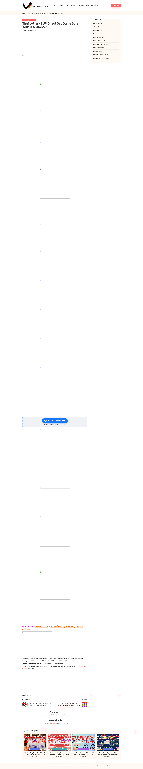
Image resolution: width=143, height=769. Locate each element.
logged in (52, 723)
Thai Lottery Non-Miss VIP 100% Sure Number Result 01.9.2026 (35, 753)
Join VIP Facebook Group (55, 421)
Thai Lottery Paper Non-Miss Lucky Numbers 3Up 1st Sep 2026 (107, 753)
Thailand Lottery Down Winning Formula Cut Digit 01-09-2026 (59, 753)
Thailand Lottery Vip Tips (101, 58)
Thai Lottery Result (99, 41)
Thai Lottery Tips (98, 48)
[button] (116, 5)
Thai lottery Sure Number (29, 20)
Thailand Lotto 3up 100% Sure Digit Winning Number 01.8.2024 (52, 627)
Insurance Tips (97, 23)
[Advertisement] (55, 44)
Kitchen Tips (97, 27)
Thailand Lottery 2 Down (100, 54)
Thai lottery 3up (98, 30)
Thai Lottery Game (99, 34)
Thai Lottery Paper (99, 37)
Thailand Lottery (98, 51)
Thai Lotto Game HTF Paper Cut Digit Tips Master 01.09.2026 (83, 753)
